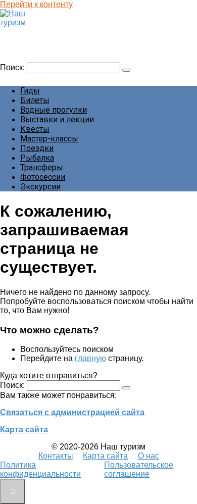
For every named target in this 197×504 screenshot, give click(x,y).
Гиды (30, 90)
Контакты (55, 455)
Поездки (37, 148)
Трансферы (41, 167)
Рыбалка (37, 158)
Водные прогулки (53, 110)
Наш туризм (27, 32)
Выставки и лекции (57, 119)
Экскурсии (40, 186)
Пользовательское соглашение (138, 469)
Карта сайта (24, 429)
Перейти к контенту (36, 4)
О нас (148, 455)
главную (90, 358)
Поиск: (13, 67)
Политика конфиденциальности (40, 469)
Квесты (35, 129)
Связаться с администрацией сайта (72, 412)
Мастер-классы (49, 138)
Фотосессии (42, 177)
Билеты (35, 100)
